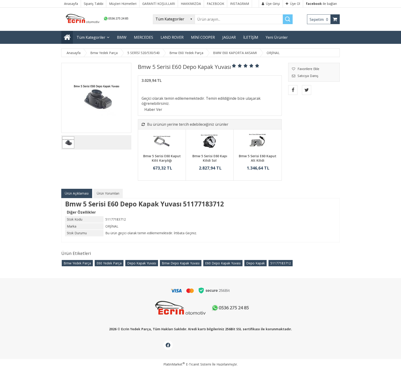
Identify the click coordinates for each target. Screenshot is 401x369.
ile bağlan (321, 3)
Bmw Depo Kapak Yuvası (181, 263)
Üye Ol (295, 3)
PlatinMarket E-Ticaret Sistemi (187, 364)
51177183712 (280, 263)
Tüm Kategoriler (91, 37)
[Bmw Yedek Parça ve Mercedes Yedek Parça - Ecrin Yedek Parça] (96, 23)
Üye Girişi (273, 3)
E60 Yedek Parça (109, 263)
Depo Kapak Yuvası (141, 263)
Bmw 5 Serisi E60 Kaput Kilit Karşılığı (162, 158)
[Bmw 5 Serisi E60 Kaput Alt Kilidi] (257, 142)
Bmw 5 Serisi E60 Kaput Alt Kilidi (257, 158)
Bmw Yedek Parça (77, 263)
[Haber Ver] (153, 109)
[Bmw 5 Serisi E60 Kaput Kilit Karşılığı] (162, 142)
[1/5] (234, 65)
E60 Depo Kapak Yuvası (223, 263)
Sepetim (319, 19)
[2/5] (237, 65)
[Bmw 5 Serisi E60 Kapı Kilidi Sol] (209, 142)
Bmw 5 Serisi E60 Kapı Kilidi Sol (209, 158)
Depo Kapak (255, 263)
